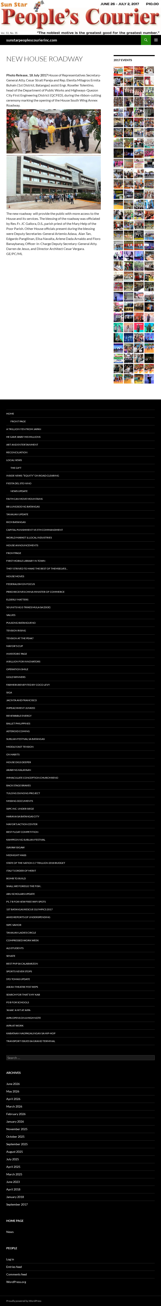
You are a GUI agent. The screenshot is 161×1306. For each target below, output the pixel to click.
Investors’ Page (16, 653)
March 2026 (14, 1106)
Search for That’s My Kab (23, 994)
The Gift (15, 467)
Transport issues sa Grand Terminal (30, 1041)
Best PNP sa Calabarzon (22, 963)
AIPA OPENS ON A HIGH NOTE (23, 1017)
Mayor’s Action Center (22, 824)
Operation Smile (17, 669)
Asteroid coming (18, 731)
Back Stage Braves (18, 785)
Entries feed (14, 1267)
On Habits (12, 754)
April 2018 (13, 1189)
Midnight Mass (16, 855)
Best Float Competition (22, 831)
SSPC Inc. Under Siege (20, 808)
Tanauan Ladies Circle (21, 932)
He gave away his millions (23, 436)
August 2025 (14, 1151)
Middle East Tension (20, 746)
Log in (10, 1259)
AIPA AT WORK (14, 1025)
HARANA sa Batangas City (22, 816)
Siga (9, 692)
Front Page (18, 421)
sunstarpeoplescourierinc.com (31, 40)
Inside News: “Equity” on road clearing (32, 475)
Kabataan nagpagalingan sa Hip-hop (30, 1033)
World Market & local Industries (29, 537)
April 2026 (13, 1099)
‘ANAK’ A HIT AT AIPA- (18, 1010)
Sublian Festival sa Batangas (25, 739)
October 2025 (15, 1136)
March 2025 (14, 1174)
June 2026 (13, 1084)
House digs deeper (18, 762)
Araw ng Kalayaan (18, 769)
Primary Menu (156, 40)
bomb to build (16, 878)
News (10, 1232)
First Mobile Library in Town (25, 560)
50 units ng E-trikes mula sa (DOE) (28, 607)
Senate (10, 955)
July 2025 (12, 1159)
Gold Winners (15, 677)
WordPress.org (16, 1282)
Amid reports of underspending (28, 917)
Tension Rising (16, 630)
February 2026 (16, 1114)
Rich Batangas (16, 522)
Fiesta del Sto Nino (18, 483)
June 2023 (13, 1182)
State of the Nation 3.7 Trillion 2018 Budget (35, 862)
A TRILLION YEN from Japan (23, 429)
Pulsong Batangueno (21, 622)
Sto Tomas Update (18, 979)
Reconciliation (16, 452)
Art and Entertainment (22, 444)
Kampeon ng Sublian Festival (25, 839)
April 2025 (13, 1166)
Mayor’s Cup (14, 646)
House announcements (22, 545)
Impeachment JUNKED (20, 708)
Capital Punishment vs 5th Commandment (34, 529)
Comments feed (16, 1274)
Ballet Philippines (18, 723)
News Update (19, 491)
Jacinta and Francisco (21, 700)
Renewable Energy (19, 715)
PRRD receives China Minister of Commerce (35, 591)
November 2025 (16, 1129)
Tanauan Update (17, 514)
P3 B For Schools (17, 1002)
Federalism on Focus (20, 584)
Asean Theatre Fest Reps (22, 986)
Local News (14, 460)
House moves (15, 576)
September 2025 (17, 1144)
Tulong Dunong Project (23, 793)
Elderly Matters (17, 599)
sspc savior (13, 924)
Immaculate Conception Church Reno (32, 777)
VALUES (10, 615)
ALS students (14, 948)
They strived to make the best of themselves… (37, 568)
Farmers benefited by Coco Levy (28, 684)
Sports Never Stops (19, 971)
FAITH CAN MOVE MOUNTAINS (24, 498)
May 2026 (12, 1091)
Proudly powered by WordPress (23, 1300)
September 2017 (17, 1204)
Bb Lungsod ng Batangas (23, 506)
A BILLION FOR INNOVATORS (23, 661)
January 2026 (15, 1121)
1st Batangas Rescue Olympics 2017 (29, 909)
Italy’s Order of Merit (21, 870)
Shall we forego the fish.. (24, 886)
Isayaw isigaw (15, 847)
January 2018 (15, 1197)
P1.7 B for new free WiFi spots (26, 901)
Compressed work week (22, 940)
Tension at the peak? (20, 638)
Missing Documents (19, 800)
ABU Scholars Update (20, 893)
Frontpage (13, 553)
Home (10, 413)
